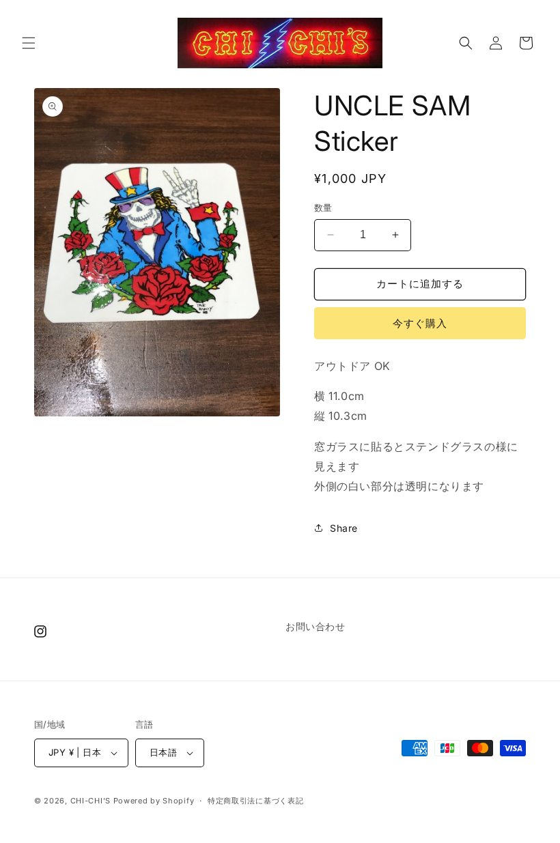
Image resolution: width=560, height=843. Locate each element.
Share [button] (344, 528)
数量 (323, 207)
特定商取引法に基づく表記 (255, 800)
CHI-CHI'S (90, 800)
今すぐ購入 (420, 323)
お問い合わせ (315, 626)
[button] (29, 43)
